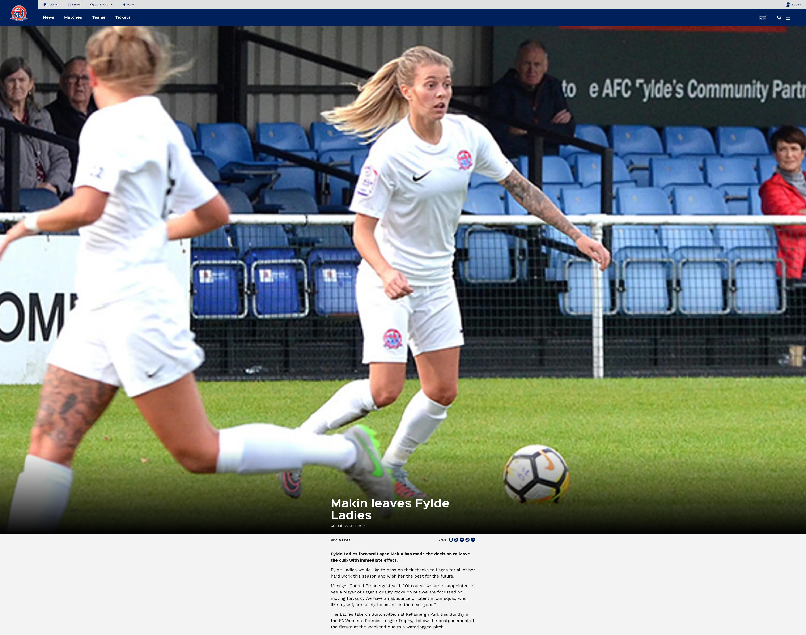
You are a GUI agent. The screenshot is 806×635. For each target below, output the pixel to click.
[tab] (50, 4)
